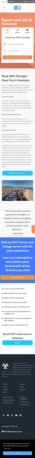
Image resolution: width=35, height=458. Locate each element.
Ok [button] (17, 453)
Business (11, 1)
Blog (21, 387)
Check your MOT (17, 173)
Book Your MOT (8, 397)
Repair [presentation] (27, 32)
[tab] (8, 31)
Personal (4, 1)
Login (32, 1)
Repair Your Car (8, 403)
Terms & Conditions (23, 398)
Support (26, 1)
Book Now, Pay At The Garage (18, 57)
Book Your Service (8, 400)
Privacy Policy (24, 402)
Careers (5, 389)
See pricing (17, 277)
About (5, 387)
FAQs (5, 392)
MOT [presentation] (7, 32)
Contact (23, 389)
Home (5, 384)
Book (17, 343)
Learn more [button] (7, 448)
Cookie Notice (24, 404)
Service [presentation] (17, 32)
